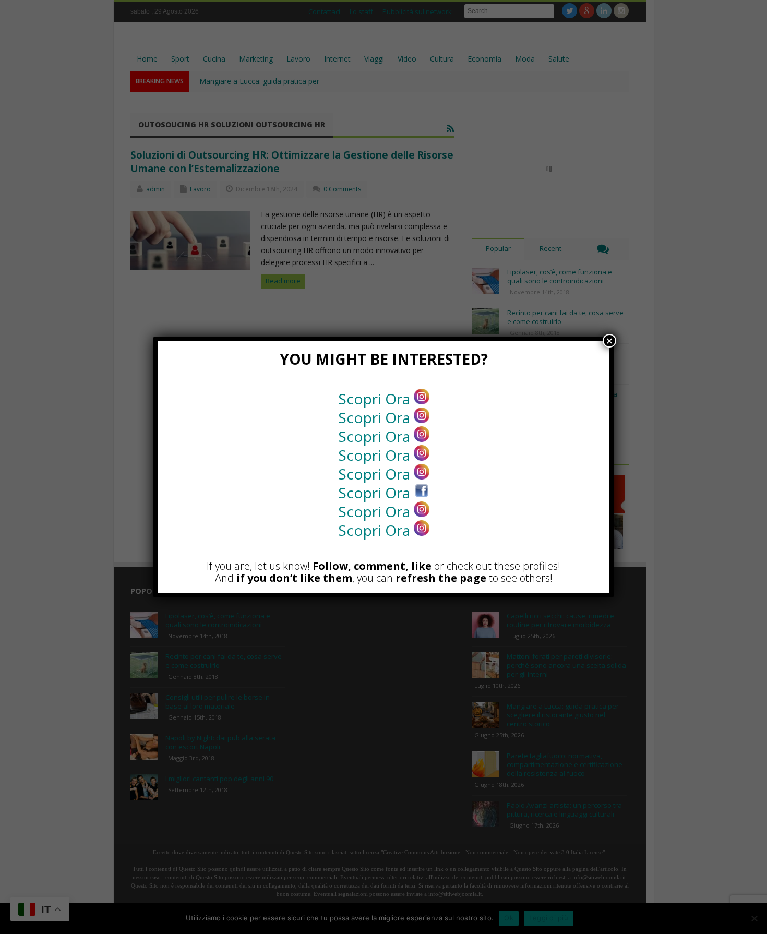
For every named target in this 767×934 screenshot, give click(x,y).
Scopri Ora (376, 399)
